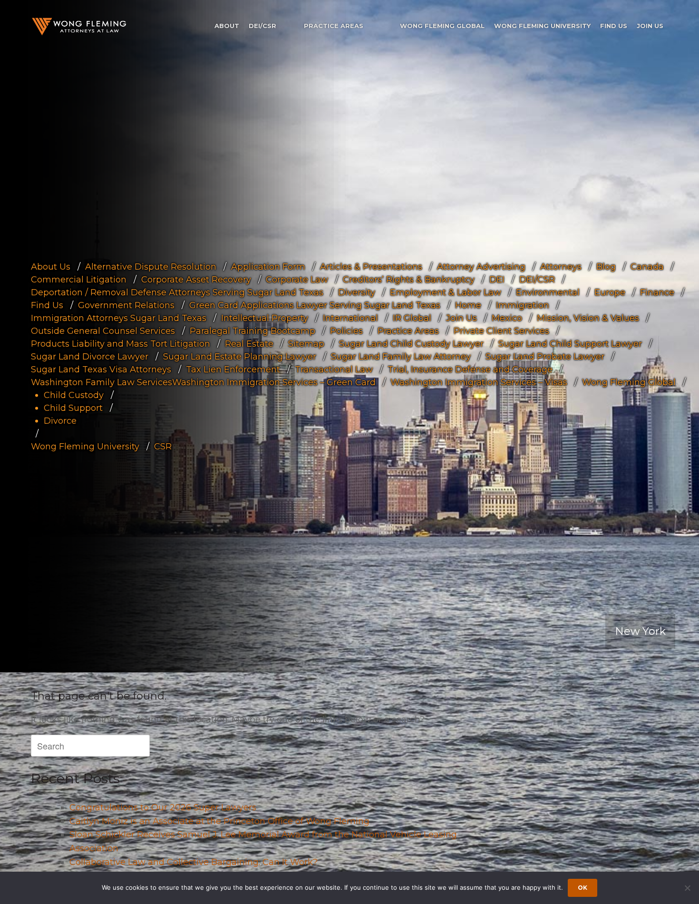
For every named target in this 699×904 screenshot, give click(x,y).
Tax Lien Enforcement (233, 369)
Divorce (60, 421)
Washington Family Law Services (101, 382)
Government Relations (126, 305)
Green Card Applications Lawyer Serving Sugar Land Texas (314, 305)
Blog (606, 267)
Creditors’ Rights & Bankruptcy (409, 279)
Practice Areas (333, 25)
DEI (497, 279)
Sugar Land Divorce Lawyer (89, 356)
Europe (609, 292)
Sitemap (306, 344)
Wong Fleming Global (442, 25)
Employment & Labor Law (445, 292)
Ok (582, 887)
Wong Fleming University (542, 25)
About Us (50, 267)
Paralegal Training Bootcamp (252, 331)
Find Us (613, 25)
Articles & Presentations (371, 267)
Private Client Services (501, 331)
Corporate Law (297, 279)
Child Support (73, 408)
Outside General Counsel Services (103, 331)
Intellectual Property (264, 318)
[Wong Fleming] (78, 26)
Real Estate (249, 344)
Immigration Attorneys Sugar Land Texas (118, 318)
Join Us (650, 25)
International (350, 318)
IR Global (412, 318)
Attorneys (561, 267)
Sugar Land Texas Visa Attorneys (101, 369)
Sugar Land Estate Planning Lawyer (239, 356)
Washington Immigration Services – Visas (478, 382)
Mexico (507, 318)
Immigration (522, 305)
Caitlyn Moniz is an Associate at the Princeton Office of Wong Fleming (219, 821)
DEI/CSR (262, 25)
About (226, 25)
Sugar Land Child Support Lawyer (570, 344)
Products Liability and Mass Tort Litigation (120, 344)
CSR (163, 446)
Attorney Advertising (481, 267)
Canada (647, 267)
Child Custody (74, 395)
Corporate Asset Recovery (196, 279)
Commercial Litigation (78, 279)
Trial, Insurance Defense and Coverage (470, 369)
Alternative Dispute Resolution (150, 267)
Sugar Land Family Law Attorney (401, 356)
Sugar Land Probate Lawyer (544, 356)
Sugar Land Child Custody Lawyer (411, 344)
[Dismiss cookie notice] (687, 888)
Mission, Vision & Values (588, 318)
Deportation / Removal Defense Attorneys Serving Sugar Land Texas (177, 292)
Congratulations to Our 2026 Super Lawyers (162, 807)
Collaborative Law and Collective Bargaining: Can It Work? (193, 862)
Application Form (268, 267)
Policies (346, 331)
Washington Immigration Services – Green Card (274, 382)
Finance (657, 292)
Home (468, 305)
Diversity (356, 292)
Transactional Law (334, 369)
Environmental (548, 292)
